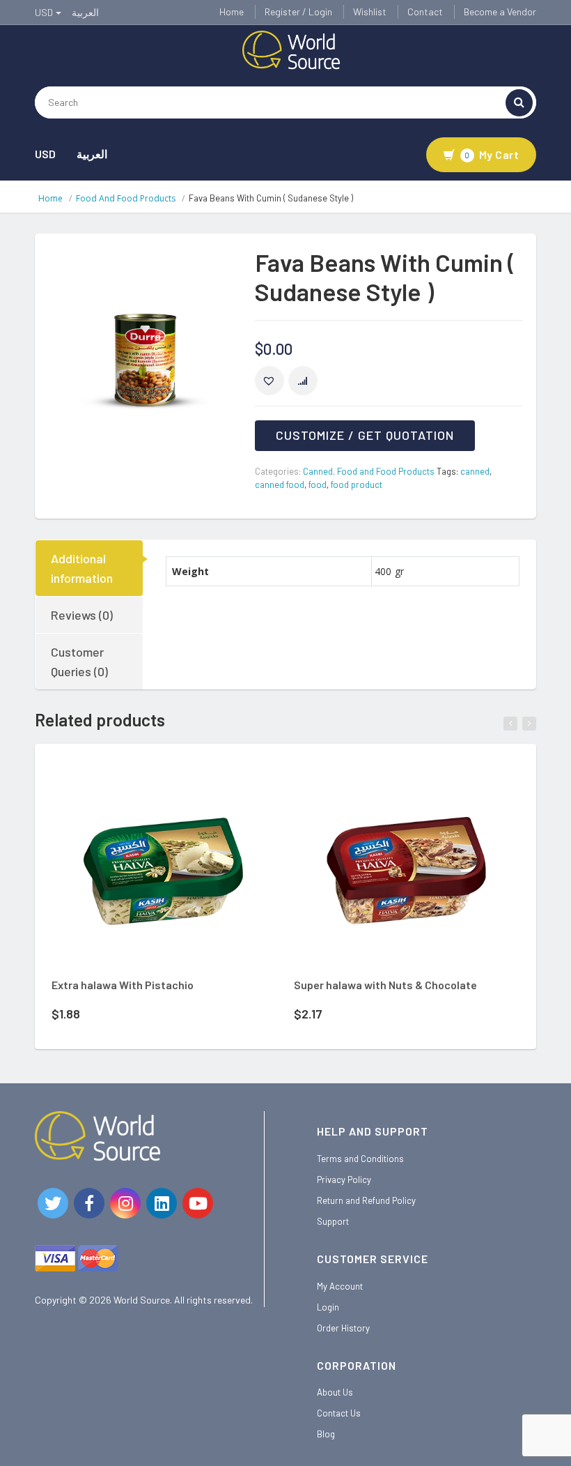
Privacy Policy (344, 1179)
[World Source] (291, 48)
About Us (335, 1392)
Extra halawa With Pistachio (123, 984)
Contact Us (339, 1413)
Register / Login (298, 11)
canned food (279, 484)
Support (333, 1221)
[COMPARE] (303, 380)
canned (475, 471)
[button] (269, 380)
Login (328, 1307)
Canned (318, 471)
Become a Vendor (500, 11)
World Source (142, 1300)
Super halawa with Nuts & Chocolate (385, 984)
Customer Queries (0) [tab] (79, 661)
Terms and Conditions (360, 1158)
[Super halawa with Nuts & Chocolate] (406, 866)
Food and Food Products (125, 198)
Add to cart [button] (145, 780)
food (317, 484)
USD (45, 153)
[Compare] (204, 782)
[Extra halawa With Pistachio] (164, 866)
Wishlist (369, 11)
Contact (425, 11)
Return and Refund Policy (366, 1200)
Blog (326, 1434)
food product (356, 484)
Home (231, 11)
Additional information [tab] (82, 568)
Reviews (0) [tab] (82, 615)
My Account (340, 1286)
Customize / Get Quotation (365, 435)
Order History (343, 1328)
